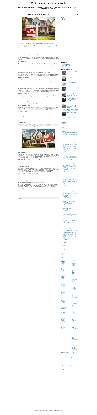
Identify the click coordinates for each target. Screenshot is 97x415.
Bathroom (73, 272)
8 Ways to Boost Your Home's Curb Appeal (69, 156)
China (63, 268)
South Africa (64, 299)
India (63, 275)
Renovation (73, 322)
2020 (63, 245)
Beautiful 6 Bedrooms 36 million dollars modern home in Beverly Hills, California (72, 72)
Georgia (63, 318)
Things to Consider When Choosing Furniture (70, 214)
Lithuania (63, 284)
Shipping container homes (66, 66)
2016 (63, 250)
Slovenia (63, 298)
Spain (63, 300)
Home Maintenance (75, 297)
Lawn (72, 304)
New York (63, 326)
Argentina (63, 261)
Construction (73, 280)
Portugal (63, 295)
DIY (72, 281)
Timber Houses (74, 340)
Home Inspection (74, 296)
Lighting (73, 306)
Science (73, 329)
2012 (63, 254)
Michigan (63, 322)
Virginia (63, 330)
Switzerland (64, 302)
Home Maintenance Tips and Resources (69, 208)
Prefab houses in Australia (66, 64)
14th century (73, 263)
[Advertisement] (69, 44)
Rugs (72, 325)
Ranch (73, 321)
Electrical (73, 286)
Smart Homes (74, 336)
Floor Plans (73, 289)
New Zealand (64, 291)
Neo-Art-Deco (74, 314)
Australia (63, 262)
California (63, 313)
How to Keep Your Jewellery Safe (68, 213)
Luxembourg (64, 285)
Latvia (63, 283)
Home (39, 202)
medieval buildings (74, 349)
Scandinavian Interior (75, 328)
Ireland (63, 277)
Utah (63, 329)
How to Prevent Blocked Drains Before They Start (69, 117)
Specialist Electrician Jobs (67, 197)
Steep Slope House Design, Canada (72, 87)
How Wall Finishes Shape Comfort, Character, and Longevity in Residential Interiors (70, 359)
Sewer (73, 330)
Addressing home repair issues (23, 95)
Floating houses (74, 288)
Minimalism (73, 312)
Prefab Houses (74, 320)
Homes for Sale (74, 298)
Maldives (63, 287)
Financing (73, 287)
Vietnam (63, 308)
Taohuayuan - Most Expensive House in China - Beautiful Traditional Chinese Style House (72, 113)
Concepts (73, 278)
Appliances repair (74, 270)
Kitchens (73, 302)
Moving (73, 313)
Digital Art (73, 282)
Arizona (63, 312)
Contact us (51, 410)
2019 (63, 246)
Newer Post (20, 202)
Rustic (72, 326)
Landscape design (74, 303)
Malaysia (63, 286)
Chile (63, 267)
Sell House (20, 198)
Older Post (57, 202)
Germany (63, 271)
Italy (62, 279)
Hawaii (63, 319)
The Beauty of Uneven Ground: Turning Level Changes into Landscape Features (69, 365)
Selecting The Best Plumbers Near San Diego (70, 181)
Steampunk (73, 337)
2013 (63, 253)
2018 (63, 248)
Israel (63, 278)
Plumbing (73, 319)
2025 (63, 123)
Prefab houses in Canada (66, 65)
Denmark (63, 269)
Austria (63, 263)
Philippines (64, 294)
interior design (74, 348)
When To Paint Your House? (67, 215)
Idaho (63, 320)
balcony (73, 346)
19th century (73, 265)
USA (63, 306)
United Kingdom (64, 307)
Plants (72, 318)
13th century (73, 262)
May (64, 128)
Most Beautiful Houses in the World (48, 3)
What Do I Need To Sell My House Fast (69, 159)
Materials (73, 310)
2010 (63, 257)
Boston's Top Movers (66, 205)
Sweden (63, 301)
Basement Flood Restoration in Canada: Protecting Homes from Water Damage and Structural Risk (70, 110)
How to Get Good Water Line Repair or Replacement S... (69, 177)
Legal (72, 305)
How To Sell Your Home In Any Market (69, 165)
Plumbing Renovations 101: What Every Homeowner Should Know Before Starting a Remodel (69, 353)
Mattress (73, 311)
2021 (63, 244)
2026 (63, 122)
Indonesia (63, 276)
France (63, 270)
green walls (73, 347)
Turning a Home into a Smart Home (68, 200)
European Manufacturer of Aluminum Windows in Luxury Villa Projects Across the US (69, 355)
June (64, 127)
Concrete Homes (74, 279)
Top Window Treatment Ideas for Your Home (70, 222)
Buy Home (73, 274)
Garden (73, 294)
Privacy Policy (47, 410)
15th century (73, 264)
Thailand (63, 303)
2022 (63, 126)
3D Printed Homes (74, 266)
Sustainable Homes (75, 339)
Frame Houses (74, 290)
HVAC (72, 295)
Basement (73, 271)
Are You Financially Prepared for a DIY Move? (70, 219)
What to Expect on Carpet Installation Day (68, 370)
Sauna (73, 327)
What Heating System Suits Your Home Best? (70, 211)
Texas (63, 328)
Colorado (63, 314)
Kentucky (63, 321)
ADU (72, 267)
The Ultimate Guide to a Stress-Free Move (69, 207)
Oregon (63, 327)
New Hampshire (64, 325)
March (64, 131)
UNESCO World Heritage (74, 343)
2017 (63, 249)
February (64, 242)
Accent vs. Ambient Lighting (67, 138)
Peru (63, 293)
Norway (63, 292)
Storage (73, 338)
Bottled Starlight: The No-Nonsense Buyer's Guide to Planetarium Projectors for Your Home (72, 99)
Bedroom (73, 273)
